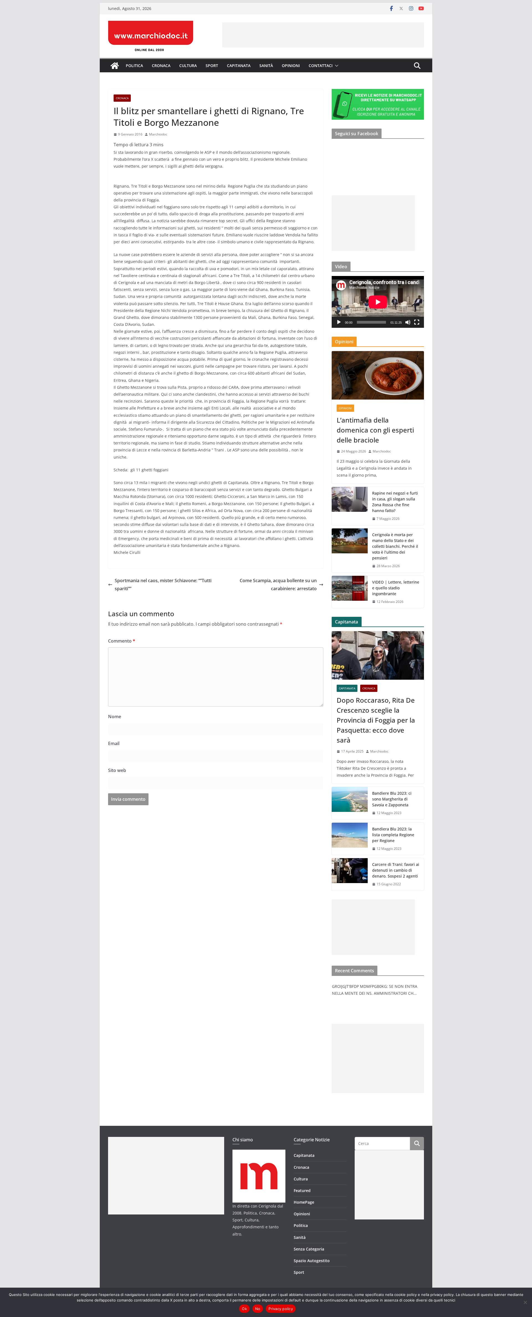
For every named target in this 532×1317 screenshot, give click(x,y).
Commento (121, 641)
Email (113, 743)
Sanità (266, 65)
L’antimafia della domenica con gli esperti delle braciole (375, 429)
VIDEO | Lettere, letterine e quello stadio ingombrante (395, 587)
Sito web (117, 770)
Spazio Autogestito (312, 1260)
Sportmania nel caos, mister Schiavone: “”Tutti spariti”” (163, 584)
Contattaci (320, 65)
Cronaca (161, 65)
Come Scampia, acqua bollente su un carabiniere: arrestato (278, 584)
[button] (335, 66)
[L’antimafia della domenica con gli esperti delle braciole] (378, 375)
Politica (134, 65)
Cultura (188, 65)
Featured (302, 1190)
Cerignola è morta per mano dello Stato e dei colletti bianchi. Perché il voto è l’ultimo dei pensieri (395, 546)
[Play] (339, 322)
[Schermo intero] (417, 322)
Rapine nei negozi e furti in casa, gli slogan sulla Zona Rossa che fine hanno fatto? (395, 501)
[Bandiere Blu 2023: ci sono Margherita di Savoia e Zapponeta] (350, 803)
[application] (378, 302)
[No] (525, 1302)
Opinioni (291, 65)
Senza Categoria (309, 1249)
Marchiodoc (158, 134)
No (257, 1308)
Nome (114, 717)
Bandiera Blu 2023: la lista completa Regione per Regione (393, 834)
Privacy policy (280, 1308)
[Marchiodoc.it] (114, 65)
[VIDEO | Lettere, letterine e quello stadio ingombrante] (350, 592)
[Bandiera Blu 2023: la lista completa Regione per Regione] (350, 839)
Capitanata (238, 65)
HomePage (304, 1202)
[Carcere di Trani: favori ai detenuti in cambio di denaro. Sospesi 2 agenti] (350, 874)
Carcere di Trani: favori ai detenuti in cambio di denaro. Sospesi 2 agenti (395, 870)
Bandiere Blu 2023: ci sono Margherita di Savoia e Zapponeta (391, 799)
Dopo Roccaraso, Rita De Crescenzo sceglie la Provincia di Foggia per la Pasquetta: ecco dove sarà (376, 720)
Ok (244, 1308)
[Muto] (408, 322)
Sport (212, 65)
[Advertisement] (323, 34)
